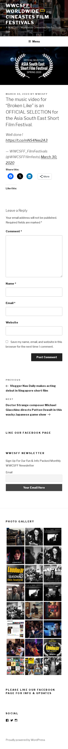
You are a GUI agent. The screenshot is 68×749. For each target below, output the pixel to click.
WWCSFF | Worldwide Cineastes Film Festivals (27, 14)
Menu (36, 41)
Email (10, 303)
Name (11, 283)
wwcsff (41, 94)
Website (12, 322)
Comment (14, 231)
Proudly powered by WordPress (25, 739)
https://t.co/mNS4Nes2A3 (27, 140)
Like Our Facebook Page (28, 432)
